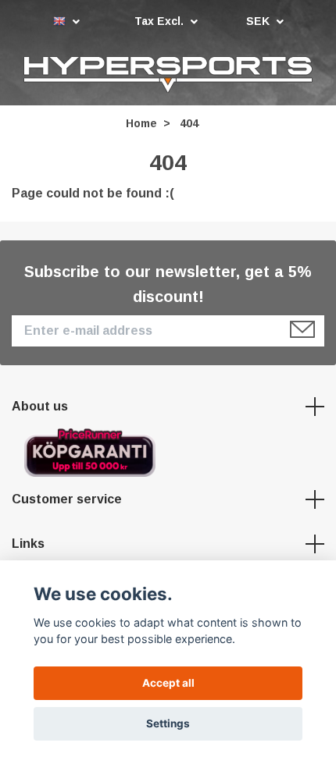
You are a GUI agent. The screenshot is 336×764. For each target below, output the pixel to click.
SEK (259, 21)
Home (141, 125)
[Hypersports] (167, 76)
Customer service (67, 500)
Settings (168, 723)
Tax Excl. (160, 21)
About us (40, 408)
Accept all (168, 683)
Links (28, 546)
